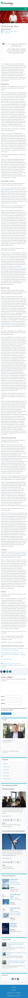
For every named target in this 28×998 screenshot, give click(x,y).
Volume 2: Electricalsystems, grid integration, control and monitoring (15, 913)
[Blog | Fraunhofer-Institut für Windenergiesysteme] (14, 3)
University (23, 665)
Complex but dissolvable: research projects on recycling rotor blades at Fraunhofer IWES (16, 962)
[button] (1, 671)
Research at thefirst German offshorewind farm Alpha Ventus (15, 882)
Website (3, 703)
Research (11, 665)
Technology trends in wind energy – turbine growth (16, 953)
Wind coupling (6, 766)
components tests (7, 191)
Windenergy (3, 666)
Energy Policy (9, 663)
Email (2, 700)
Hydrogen (5, 763)
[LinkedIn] (13, 979)
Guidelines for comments (14, 992)
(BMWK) (19, 96)
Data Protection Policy (14, 995)
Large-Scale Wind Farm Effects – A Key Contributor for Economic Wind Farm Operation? (15, 944)
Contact (14, 987)
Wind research (6, 775)
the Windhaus (8, 514)
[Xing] (18, 979)
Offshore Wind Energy (16, 663)
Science (14, 665)
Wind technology (7, 778)
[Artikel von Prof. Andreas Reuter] (14, 730)
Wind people (5, 31)
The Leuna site (10, 489)
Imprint (14, 990)
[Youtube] (15, 979)
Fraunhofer (3, 461)
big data (6, 375)
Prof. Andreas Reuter (6, 32)
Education (4, 663)
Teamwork (19, 665)
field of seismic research (10, 194)
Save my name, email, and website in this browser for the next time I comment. (13, 709)
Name (3, 696)
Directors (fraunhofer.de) (6, 659)
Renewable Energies (5, 665)
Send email (5, 752)
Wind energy (6, 769)
